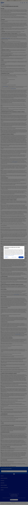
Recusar (6, 257)
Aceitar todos (21, 257)
